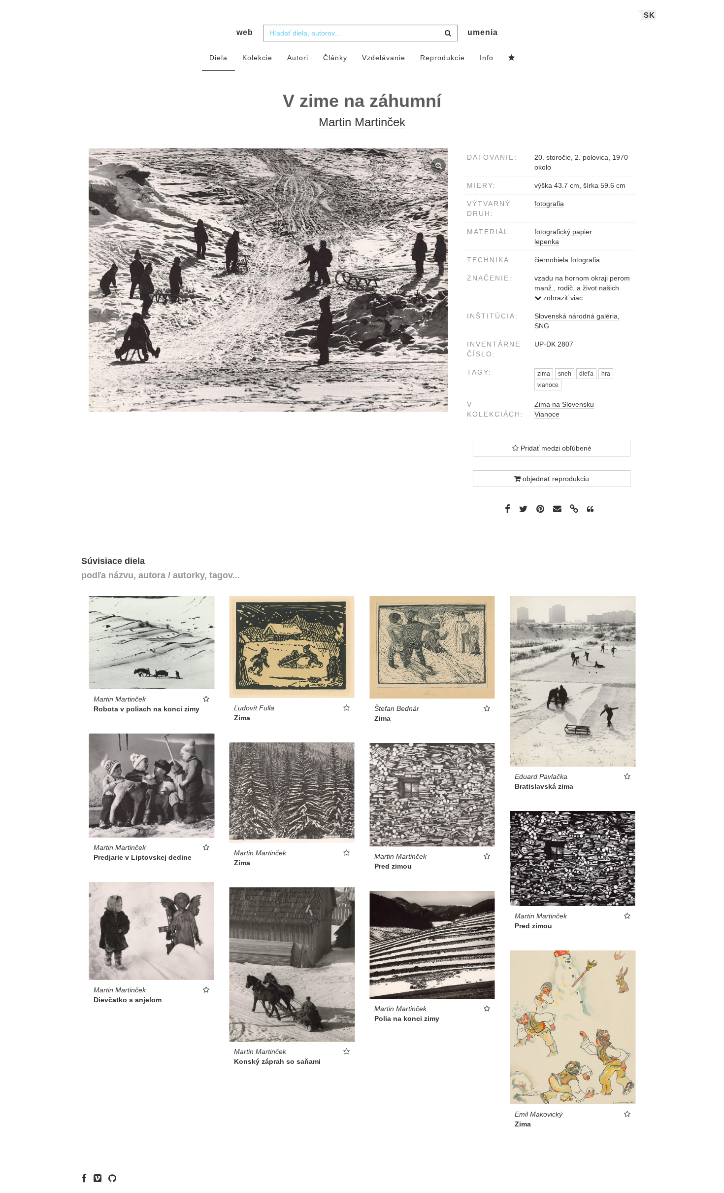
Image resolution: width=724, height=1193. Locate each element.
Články (335, 58)
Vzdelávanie (383, 58)
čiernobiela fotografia (567, 260)
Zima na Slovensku (564, 404)
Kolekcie (257, 58)
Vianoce (546, 414)
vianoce (548, 385)
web (244, 32)
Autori (297, 58)
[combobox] (360, 33)
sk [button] (649, 15)
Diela (218, 58)
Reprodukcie (442, 58)
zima (543, 373)
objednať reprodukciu (555, 479)
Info (487, 58)
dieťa (586, 373)
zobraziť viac (562, 298)
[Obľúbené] (512, 58)
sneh (564, 373)
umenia (482, 32)
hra (605, 373)
